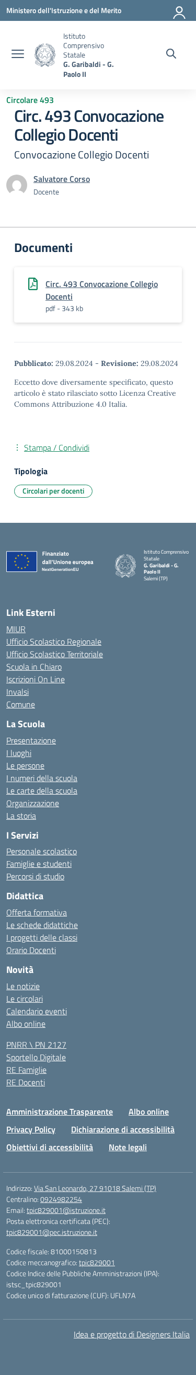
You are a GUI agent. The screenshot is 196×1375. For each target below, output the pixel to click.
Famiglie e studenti (39, 863)
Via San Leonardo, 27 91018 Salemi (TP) (95, 1188)
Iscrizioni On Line (35, 679)
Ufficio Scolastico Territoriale (54, 654)
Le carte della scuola (41, 790)
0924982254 (61, 1199)
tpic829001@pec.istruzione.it (51, 1232)
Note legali (128, 1147)
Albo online (25, 1023)
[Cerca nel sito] (171, 55)
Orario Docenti (31, 950)
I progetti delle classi (41, 937)
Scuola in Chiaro (34, 666)
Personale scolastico (41, 851)
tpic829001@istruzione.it (66, 1210)
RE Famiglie (26, 1069)
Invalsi (17, 691)
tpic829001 (97, 1262)
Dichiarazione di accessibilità (123, 1129)
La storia (21, 815)
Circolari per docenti (53, 490)
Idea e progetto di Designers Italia (132, 1334)
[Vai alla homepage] (44, 55)
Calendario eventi (36, 1011)
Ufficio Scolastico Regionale (53, 641)
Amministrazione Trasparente (59, 1111)
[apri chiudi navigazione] (17, 55)
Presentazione (31, 740)
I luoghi (18, 753)
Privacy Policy (30, 1129)
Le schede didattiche (42, 925)
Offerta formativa (36, 912)
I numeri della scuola (41, 778)
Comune (20, 704)
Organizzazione (32, 803)
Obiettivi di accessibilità (49, 1147)
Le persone (25, 765)
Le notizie (23, 986)
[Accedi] (180, 10)
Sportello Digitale (36, 1057)
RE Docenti (25, 1082)
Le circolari (24, 998)
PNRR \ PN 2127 (36, 1044)
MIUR (16, 629)
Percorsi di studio (35, 876)
